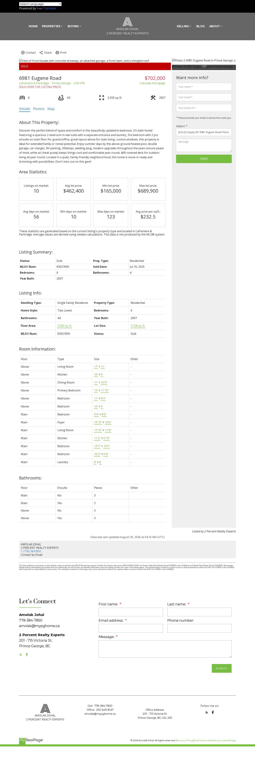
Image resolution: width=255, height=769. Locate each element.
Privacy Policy (184, 740)
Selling (183, 26)
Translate (49, 8)
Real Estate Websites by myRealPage (215, 740)
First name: (109, 604)
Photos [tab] (39, 108)
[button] (20, 654)
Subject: (180, 126)
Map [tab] (51, 108)
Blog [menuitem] (200, 26)
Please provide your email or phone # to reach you (204, 117)
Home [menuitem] (33, 26)
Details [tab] (24, 108)
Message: (107, 637)
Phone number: (180, 620)
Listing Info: (30, 293)
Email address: (111, 620)
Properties (51, 26)
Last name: (177, 604)
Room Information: (37, 349)
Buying (73, 26)
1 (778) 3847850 (31, 551)
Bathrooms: (30, 478)
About (214, 26)
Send (204, 159)
